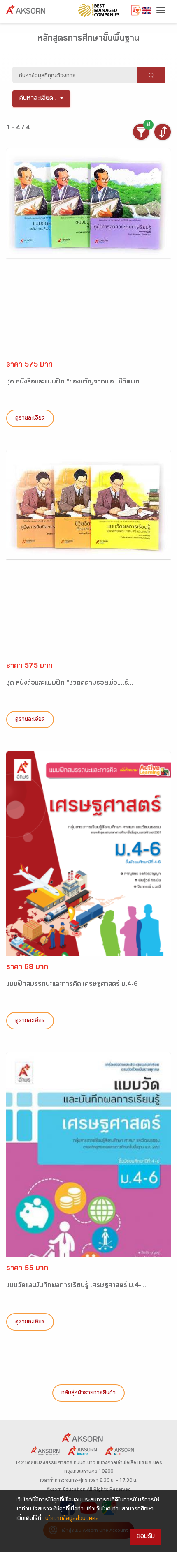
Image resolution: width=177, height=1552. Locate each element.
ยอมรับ (146, 1537)
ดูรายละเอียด (30, 418)
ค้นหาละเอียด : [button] (38, 98)
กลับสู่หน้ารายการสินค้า (88, 1393)
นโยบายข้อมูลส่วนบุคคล (72, 1519)
